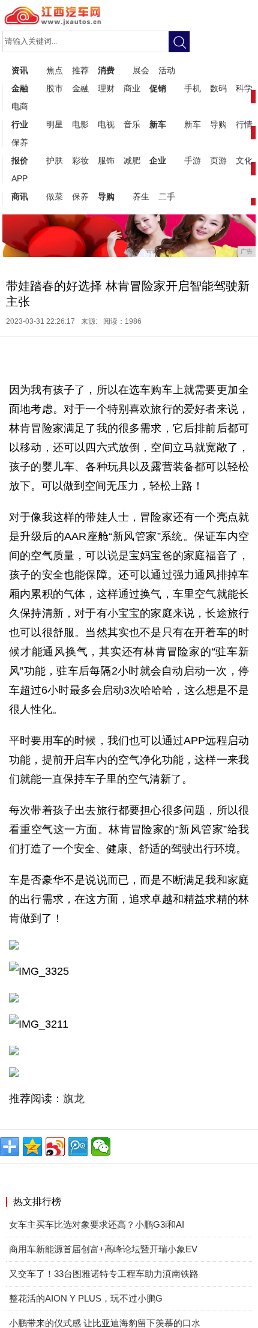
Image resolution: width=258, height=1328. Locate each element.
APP (19, 178)
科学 (244, 88)
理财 (106, 88)
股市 (54, 88)
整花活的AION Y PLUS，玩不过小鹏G (86, 1298)
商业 (132, 88)
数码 (218, 88)
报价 (19, 160)
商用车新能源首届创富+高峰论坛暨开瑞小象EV (103, 1249)
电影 (80, 124)
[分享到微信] (100, 1146)
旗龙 (74, 1099)
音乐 (132, 124)
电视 (106, 124)
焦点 (54, 70)
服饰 (106, 160)
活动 (166, 70)
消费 (106, 70)
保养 (19, 142)
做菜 (54, 196)
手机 (192, 88)
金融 (19, 88)
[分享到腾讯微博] (78, 1146)
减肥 (132, 160)
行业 (19, 124)
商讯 (19, 196)
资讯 (19, 70)
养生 (141, 196)
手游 (192, 160)
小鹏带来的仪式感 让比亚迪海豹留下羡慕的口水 (104, 1323)
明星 (54, 124)
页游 (218, 160)
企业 (157, 160)
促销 (157, 88)
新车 (157, 124)
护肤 (54, 160)
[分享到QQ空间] (32, 1146)
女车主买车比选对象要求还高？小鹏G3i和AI (96, 1224)
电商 (19, 106)
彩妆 (80, 160)
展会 (141, 70)
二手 (166, 196)
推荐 (80, 70)
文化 (244, 160)
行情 (244, 124)
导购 (218, 124)
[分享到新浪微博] (55, 1146)
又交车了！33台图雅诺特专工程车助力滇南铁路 (104, 1274)
